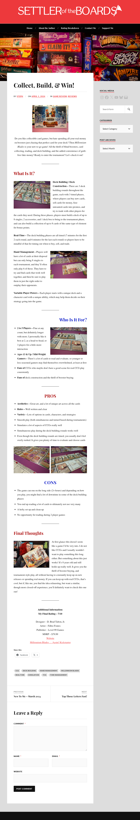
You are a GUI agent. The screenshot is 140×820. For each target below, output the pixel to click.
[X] (111, 97)
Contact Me (90, 28)
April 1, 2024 (38, 96)
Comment (20, 724)
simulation (33, 675)
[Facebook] (107, 97)
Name (17, 756)
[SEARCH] (129, 109)
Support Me (107, 28)
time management (58, 675)
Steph (20, 96)
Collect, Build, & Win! (44, 85)
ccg (17, 671)
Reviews (72, 96)
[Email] (126, 97)
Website (50, 638)
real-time (20, 675)
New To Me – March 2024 (27, 696)
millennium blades (70, 671)
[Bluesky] (121, 97)
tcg (44, 675)
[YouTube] (116, 97)
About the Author (47, 28)
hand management (48, 671)
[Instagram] (102, 97)
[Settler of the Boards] (70, 15)
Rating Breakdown (70, 28)
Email (56, 756)
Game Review (60, 96)
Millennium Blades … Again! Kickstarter (50, 642)
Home (30, 28)
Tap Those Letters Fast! (74, 696)
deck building (29, 671)
